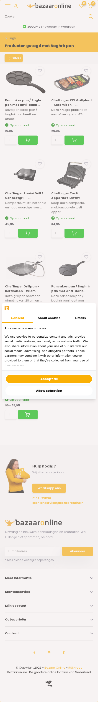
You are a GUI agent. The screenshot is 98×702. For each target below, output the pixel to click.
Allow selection (49, 390)
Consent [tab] (17, 318)
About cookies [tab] (49, 318)
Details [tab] (80, 318)
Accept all (49, 379)
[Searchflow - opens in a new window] (87, 308)
